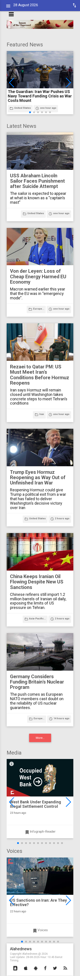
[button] (15, 968)
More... (40, 737)
